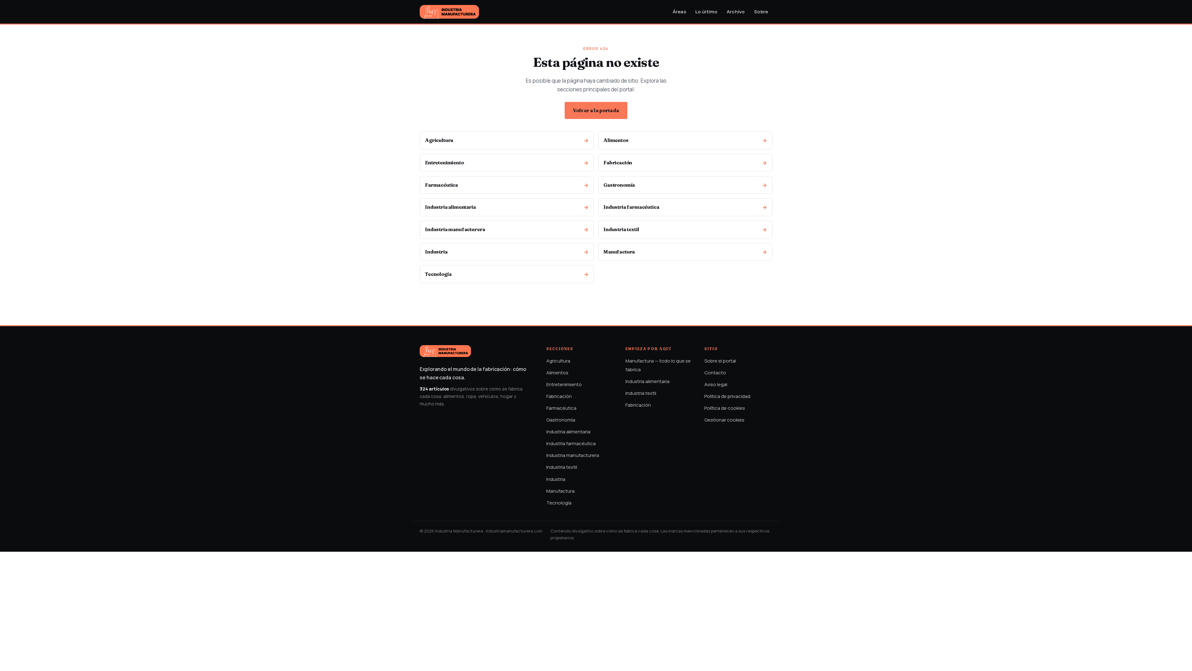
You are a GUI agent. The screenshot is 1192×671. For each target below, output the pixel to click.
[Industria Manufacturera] (449, 12)
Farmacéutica (561, 408)
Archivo (736, 11)
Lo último (706, 11)
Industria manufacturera (572, 455)
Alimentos (557, 372)
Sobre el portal (720, 361)
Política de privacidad (727, 396)
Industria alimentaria (568, 431)
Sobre (761, 11)
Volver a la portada (596, 110)
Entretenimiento (564, 384)
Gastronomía (560, 420)
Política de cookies (724, 408)
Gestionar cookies (724, 420)
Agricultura (558, 361)
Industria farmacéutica (571, 443)
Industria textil (561, 467)
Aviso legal (715, 384)
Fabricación (559, 396)
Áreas (679, 11)
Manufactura (560, 491)
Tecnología (558, 503)
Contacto (715, 372)
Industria (555, 479)
